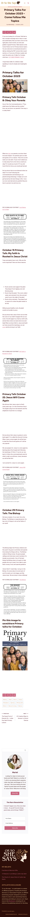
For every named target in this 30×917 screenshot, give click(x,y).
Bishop (5, 699)
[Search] (25, 750)
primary (13, 703)
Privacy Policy (23, 914)
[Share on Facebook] (7, 32)
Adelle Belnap (11, 24)
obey (9, 154)
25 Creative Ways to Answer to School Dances (22, 717)
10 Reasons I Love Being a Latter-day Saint (14, 874)
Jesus (20, 699)
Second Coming (12, 706)
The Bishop (22, 580)
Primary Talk (20, 703)
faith (10, 699)
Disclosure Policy (11, 914)
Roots (5, 706)
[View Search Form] (28, 3)
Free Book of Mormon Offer (10, 870)
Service (20, 706)
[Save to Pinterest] (4, 32)
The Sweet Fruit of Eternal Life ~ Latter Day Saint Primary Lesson (7, 718)
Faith (9, 7)
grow (3, 327)
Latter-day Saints (17, 7)
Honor (15, 699)
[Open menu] (24, 3)
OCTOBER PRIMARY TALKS (16, 57)
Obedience (6, 703)
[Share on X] (11, 32)
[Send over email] (14, 32)
